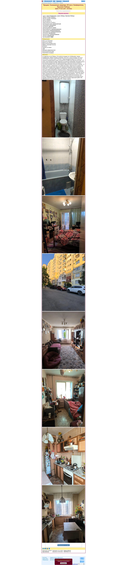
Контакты (45, 557)
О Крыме (66, 1)
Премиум (59, 1)
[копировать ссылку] (49, 548)
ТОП (54, 1)
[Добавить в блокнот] (43, 548)
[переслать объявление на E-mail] (45, 548)
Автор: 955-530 (45, 551)
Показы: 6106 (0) (67, 550)
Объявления (48, 1)
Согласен (63, 563)
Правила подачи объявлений (56, 557)
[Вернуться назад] (82, 558)
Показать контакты (63, 13)
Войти (83, 1)
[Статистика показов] (47, 548)
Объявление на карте (63, 545)
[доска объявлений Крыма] (42, 1)
